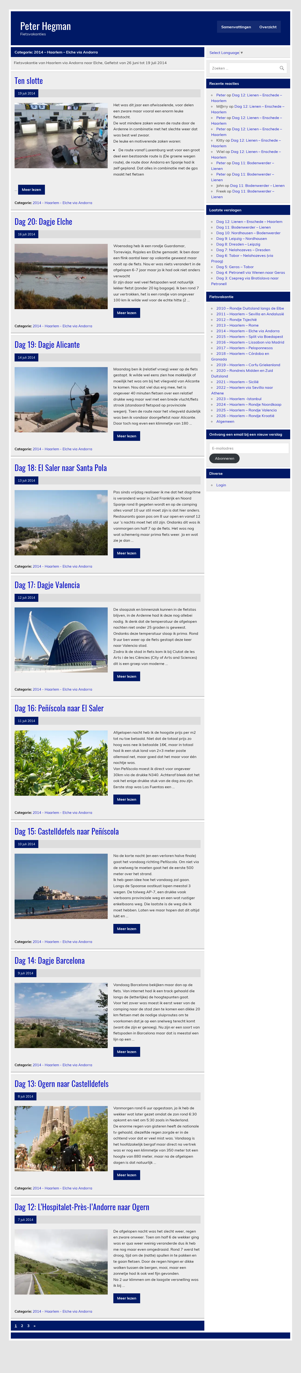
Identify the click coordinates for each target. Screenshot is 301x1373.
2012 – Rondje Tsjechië (236, 319)
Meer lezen (31, 189)
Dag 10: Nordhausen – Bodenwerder (248, 232)
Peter (221, 95)
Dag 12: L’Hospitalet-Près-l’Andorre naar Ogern (82, 1207)
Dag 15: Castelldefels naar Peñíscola (67, 831)
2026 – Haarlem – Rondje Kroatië (245, 415)
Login (221, 485)
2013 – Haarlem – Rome (237, 325)
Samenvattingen (236, 27)
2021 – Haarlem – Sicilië (237, 381)
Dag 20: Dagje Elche (43, 221)
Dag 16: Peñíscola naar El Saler (59, 708)
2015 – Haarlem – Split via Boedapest (249, 336)
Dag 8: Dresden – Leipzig (238, 244)
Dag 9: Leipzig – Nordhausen (241, 238)
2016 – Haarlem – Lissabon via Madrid (250, 342)
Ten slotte (29, 80)
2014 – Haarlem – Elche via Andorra (248, 330)
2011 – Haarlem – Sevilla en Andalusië (250, 313)
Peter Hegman (45, 25)
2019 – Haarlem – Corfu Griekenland (248, 364)
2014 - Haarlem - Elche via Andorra (62, 203)
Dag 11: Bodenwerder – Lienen (257, 185)
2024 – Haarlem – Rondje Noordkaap (248, 404)
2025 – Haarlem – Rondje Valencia (246, 410)
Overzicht (268, 27)
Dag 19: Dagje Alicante (47, 344)
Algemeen (225, 421)
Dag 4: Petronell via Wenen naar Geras (250, 272)
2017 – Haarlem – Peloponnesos (244, 347)
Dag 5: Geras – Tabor (235, 266)
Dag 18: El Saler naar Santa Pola (61, 467)
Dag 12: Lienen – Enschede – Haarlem (249, 221)
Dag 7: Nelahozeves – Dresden (243, 249)
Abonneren (224, 458)
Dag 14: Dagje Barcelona (50, 960)
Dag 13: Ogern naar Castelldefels (62, 1083)
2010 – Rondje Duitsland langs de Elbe (250, 308)
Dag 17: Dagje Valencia (47, 584)
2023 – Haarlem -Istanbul (238, 398)
